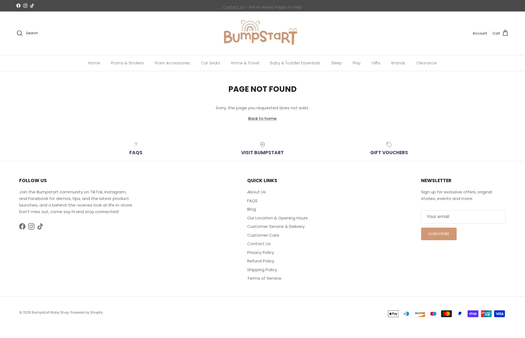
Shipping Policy (262, 270)
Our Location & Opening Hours (277, 218)
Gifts (376, 62)
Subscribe (439, 233)
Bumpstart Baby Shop (50, 312)
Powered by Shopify (87, 312)
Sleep (336, 62)
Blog (251, 209)
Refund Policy (260, 261)
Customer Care (263, 235)
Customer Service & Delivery (276, 226)
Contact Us (233, 6)
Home (94, 62)
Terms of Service (264, 278)
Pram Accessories (172, 62)
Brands (398, 62)
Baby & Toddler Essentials (295, 62)
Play (357, 62)
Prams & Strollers (127, 62)
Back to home (262, 118)
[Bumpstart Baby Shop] (262, 33)
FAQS (252, 201)
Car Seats (210, 62)
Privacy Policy (260, 252)
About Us (256, 192)
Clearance (426, 62)
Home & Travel (245, 62)
